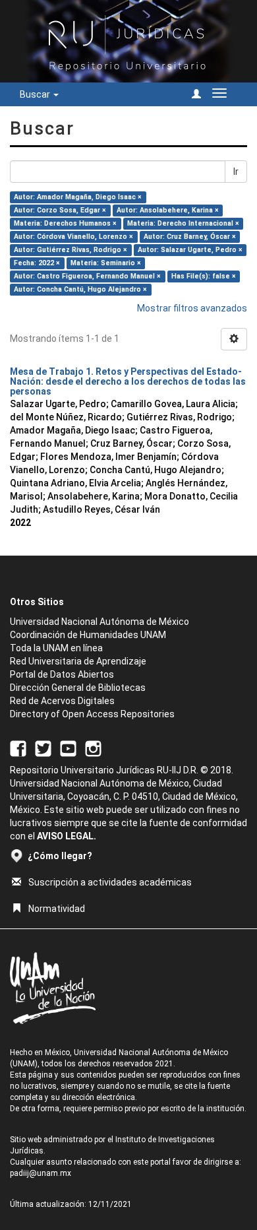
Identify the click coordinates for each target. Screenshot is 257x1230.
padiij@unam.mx (40, 1173)
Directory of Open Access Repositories (92, 714)
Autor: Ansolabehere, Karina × (168, 210)
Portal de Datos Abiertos (62, 674)
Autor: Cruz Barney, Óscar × (190, 236)
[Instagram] (93, 747)
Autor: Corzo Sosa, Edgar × (60, 210)
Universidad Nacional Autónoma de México (99, 621)
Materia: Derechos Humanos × (65, 223)
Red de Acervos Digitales (62, 701)
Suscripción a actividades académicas (110, 882)
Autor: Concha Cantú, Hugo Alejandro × (80, 289)
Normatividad (56, 908)
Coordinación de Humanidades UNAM (88, 635)
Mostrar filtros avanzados (192, 308)
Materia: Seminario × (106, 263)
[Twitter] (43, 747)
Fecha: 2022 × (37, 263)
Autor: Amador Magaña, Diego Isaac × (78, 197)
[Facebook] (18, 747)
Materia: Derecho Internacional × (183, 223)
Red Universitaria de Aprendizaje (78, 661)
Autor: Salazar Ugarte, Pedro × (190, 249)
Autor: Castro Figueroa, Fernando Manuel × (87, 276)
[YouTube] (68, 747)
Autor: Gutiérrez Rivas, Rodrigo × (70, 249)
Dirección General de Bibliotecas (78, 687)
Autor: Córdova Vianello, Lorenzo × (73, 236)
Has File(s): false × (203, 276)
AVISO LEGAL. (66, 836)
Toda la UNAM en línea (56, 648)
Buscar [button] (36, 94)
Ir (236, 171)
